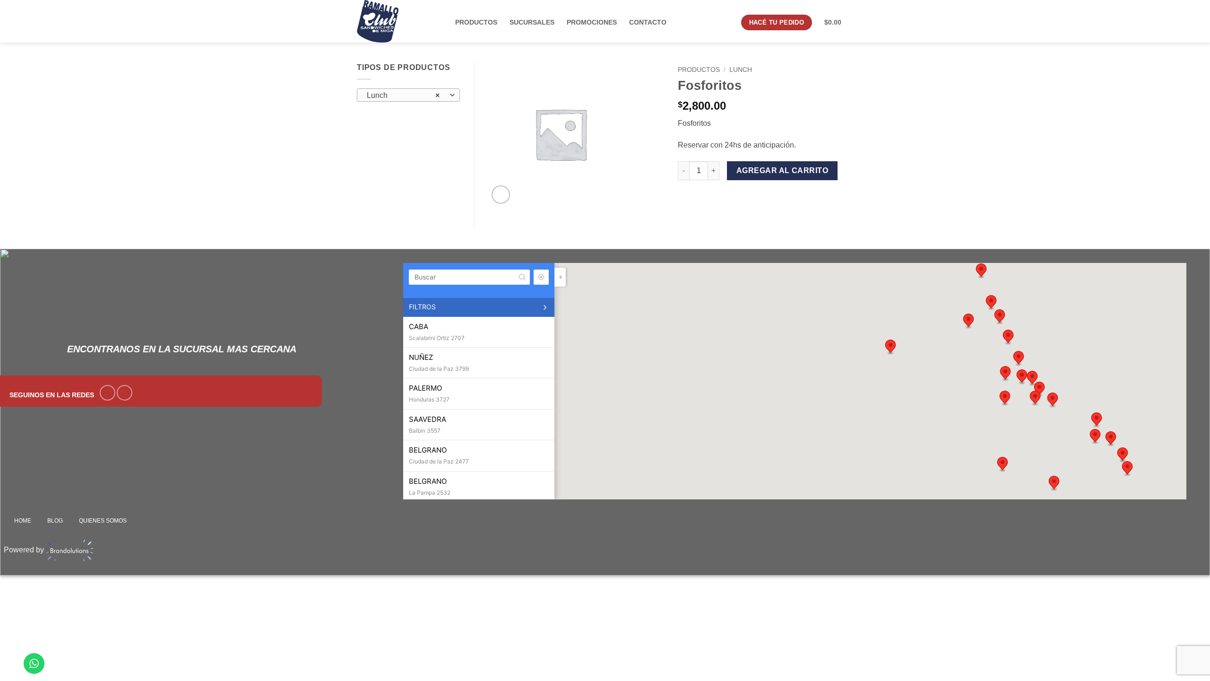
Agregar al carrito (782, 170)
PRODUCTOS (699, 69)
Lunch (740, 69)
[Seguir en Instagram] (124, 393)
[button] (501, 194)
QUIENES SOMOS (103, 520)
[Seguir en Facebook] (107, 393)
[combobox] (408, 95)
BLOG (55, 520)
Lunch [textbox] (403, 95)
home (22, 520)
